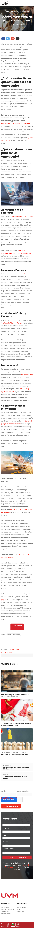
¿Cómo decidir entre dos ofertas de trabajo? (15, 777)
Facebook (4, 652)
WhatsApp (20, 911)
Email (4, 835)
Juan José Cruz (14, 649)
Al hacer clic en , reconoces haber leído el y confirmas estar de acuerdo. (17, 866)
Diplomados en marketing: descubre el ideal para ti (16, 768)
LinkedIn (10, 652)
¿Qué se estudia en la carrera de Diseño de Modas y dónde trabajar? (16, 724)
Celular (5, 842)
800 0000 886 (21, 907)
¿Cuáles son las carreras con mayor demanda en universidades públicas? (14, 753)
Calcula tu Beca (6, 913)
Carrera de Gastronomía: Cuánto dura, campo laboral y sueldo (15, 695)
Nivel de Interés (8, 848)
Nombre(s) (6, 822)
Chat (18, 909)
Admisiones (5, 907)
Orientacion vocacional (13, 11)
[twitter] (8, 38)
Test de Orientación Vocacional (7, 910)
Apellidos (6, 829)
